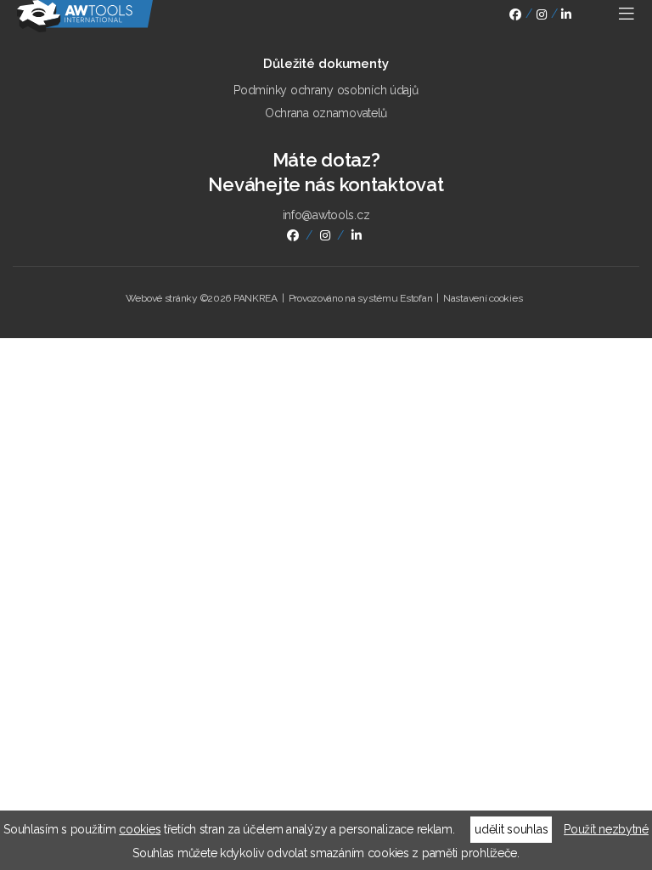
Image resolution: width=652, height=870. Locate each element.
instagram (542, 16)
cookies (139, 829)
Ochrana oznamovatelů (326, 113)
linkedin (566, 16)
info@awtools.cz (326, 215)
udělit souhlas (511, 829)
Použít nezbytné (606, 829)
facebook (515, 16)
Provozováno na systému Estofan (361, 298)
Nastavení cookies (482, 298)
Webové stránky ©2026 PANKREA (202, 298)
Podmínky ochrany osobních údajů (325, 90)
